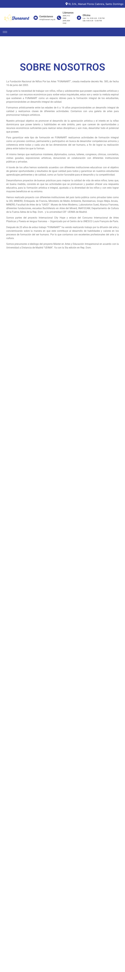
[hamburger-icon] (5, 32)
